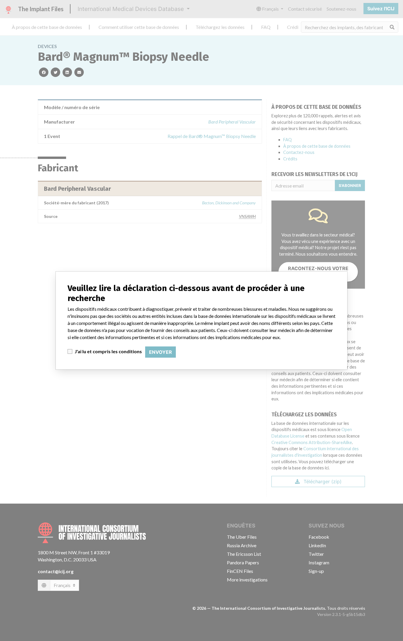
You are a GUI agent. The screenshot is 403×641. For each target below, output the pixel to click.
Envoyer (160, 352)
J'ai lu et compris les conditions (108, 351)
